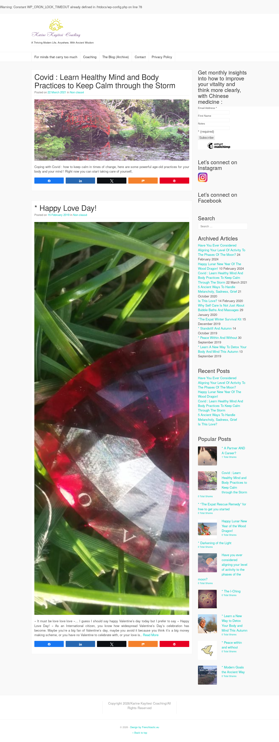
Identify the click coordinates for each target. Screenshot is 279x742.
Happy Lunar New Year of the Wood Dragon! (219, 394)
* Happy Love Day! (65, 207)
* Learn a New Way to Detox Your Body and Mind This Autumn (222, 349)
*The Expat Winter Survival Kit (219, 319)
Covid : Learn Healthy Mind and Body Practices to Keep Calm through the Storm (104, 80)
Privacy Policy (162, 56)
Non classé (77, 92)
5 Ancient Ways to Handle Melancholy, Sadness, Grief (217, 289)
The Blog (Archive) (115, 56)
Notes (201, 123)
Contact (140, 56)
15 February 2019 (58, 215)
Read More (150, 634)
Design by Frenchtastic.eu (144, 727)
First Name (204, 115)
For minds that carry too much (55, 56)
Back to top (140, 732)
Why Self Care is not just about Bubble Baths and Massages (221, 307)
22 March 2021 (57, 92)
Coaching (89, 56)
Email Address (207, 107)
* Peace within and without (217, 337)
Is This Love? (207, 300)
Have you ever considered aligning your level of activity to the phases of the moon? (221, 250)
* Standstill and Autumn (215, 328)
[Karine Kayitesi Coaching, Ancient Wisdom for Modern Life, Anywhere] (56, 26)
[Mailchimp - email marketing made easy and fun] (219, 148)
